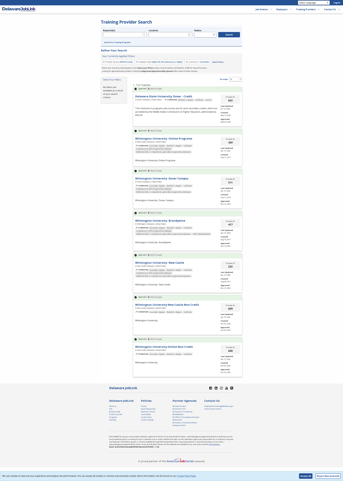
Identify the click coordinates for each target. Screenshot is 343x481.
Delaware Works (179, 425)
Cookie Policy (146, 417)
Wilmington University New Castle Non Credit (167, 305)
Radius (197, 30)
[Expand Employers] (291, 9)
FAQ (110, 409)
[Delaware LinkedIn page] (216, 388)
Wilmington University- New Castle (159, 262)
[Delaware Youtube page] (226, 388)
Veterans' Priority (148, 411)
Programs (113, 417)
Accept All (305, 476)
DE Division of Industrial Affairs (185, 422)
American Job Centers (213, 409)
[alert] (187, 89)
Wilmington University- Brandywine (160, 220)
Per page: (224, 79)
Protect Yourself (115, 414)
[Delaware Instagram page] (221, 388)
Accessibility (146, 414)
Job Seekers (262, 9)
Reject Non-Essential (328, 476)
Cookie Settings (147, 420)
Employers (282, 9)
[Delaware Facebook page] (210, 388)
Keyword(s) (109, 30)
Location (153, 30)
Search (229, 34)
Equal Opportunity (148, 409)
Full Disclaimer (214, 444)
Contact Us (330, 9)
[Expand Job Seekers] (271, 9)
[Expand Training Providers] (319, 9)
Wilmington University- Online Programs (163, 138)
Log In (337, 2)
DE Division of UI (179, 409)
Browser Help (114, 411)
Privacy (143, 406)
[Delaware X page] (232, 388)
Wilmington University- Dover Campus (161, 178)
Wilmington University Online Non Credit (164, 347)
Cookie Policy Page (186, 475)
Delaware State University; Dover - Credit (163, 96)
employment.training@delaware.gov (218, 406)
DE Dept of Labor (179, 406)
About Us (113, 406)
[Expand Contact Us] (339, 9)
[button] (117, 42)
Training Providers (306, 9)
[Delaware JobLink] (19, 9)
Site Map (112, 420)
